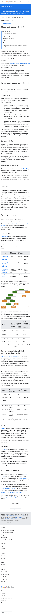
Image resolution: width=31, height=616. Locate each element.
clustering (13, 497)
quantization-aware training (8, 488)
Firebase (3, 569)
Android (3, 564)
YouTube (3, 558)
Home (2, 17)
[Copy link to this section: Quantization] (11, 234)
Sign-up (6, 13)
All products (4, 602)
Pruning (3, 428)
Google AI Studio (5, 571)
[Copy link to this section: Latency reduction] (15, 141)
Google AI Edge (6, 6)
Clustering (4, 449)
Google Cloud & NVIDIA (6, 539)
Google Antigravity (5, 574)
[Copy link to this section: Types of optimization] (20, 215)
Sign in (27, 1)
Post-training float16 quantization (5, 258)
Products (8, 17)
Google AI (3, 600)
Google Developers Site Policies (12, 518)
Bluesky (3, 548)
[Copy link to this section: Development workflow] (21, 471)
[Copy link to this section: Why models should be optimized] (2, 85)
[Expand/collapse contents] (9, 31)
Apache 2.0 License (19, 517)
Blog (2, 546)
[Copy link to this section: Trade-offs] (11, 187)
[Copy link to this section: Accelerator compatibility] (20, 166)
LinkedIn (3, 553)
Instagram (3, 551)
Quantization (4, 236)
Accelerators (4, 537)
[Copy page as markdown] (23, 27)
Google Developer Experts (7, 535)
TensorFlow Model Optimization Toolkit (19, 63)
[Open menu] (2, 2)
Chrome (3, 567)
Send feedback (7, 23)
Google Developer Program (7, 530)
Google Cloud (4, 576)
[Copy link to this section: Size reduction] (12, 95)
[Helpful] (10, 20)
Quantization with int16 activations (10, 356)
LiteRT (21, 17)
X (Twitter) (3, 555)
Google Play (4, 579)
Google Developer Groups (7, 532)
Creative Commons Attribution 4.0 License (14, 515)
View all (3, 581)
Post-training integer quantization (5, 271)
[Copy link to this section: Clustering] (9, 446)
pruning (5, 497)
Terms (2, 609)
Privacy (7, 609)
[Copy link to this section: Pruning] (7, 425)
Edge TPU (25, 169)
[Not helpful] (13, 20)
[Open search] (24, 2)
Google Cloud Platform (6, 598)
